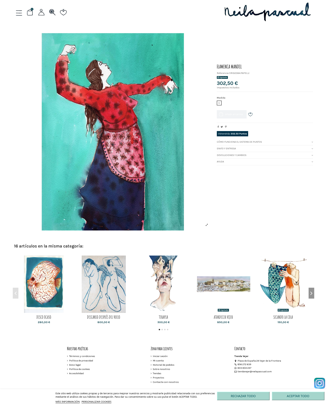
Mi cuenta (158, 360)
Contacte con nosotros (166, 382)
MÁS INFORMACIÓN (68, 401)
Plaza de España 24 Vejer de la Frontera (259, 360)
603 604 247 (244, 368)
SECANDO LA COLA (283, 317)
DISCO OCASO (43, 317)
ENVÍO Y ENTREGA (226, 148)
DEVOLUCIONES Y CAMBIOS (231, 155)
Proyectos (158, 377)
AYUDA (220, 161)
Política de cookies (79, 369)
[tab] (265, 142)
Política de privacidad (81, 360)
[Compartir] (218, 126)
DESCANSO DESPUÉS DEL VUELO (103, 317)
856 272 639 (244, 364)
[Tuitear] (222, 126)
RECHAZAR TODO (243, 396)
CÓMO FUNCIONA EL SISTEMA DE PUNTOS (239, 141)
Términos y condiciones (82, 356)
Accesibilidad (76, 373)
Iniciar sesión (160, 356)
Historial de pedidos (163, 364)
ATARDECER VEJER (223, 317)
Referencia (223, 73)
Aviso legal (75, 364)
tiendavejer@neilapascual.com (254, 371)
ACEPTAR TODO (298, 396)
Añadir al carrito (234, 114)
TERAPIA (163, 317)
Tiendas (157, 373)
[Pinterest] (226, 126)
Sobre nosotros (161, 369)
